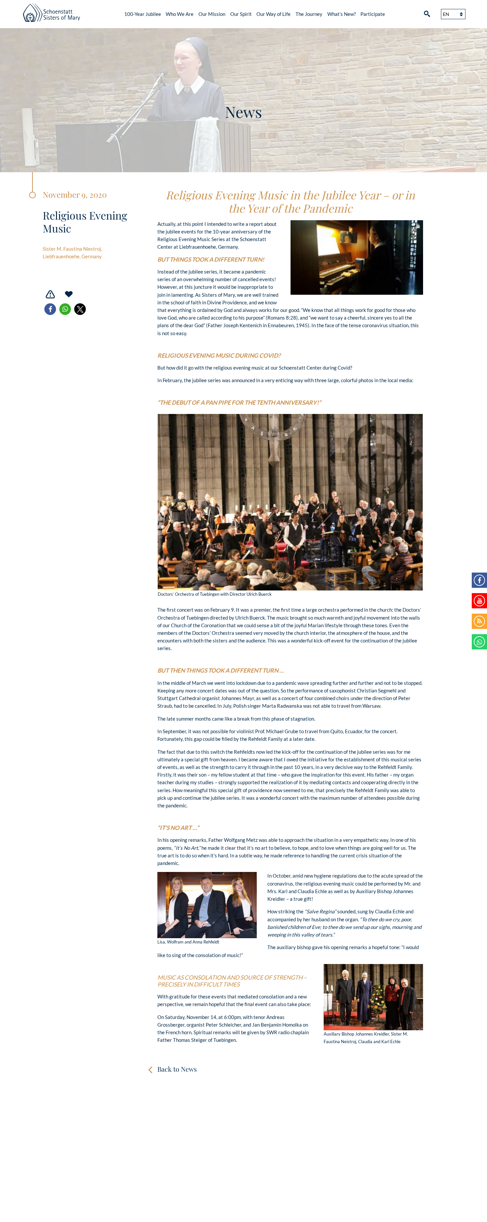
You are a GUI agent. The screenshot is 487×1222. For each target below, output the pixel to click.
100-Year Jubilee (142, 14)
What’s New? (341, 14)
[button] (50, 309)
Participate (372, 14)
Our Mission (211, 14)
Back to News (177, 1068)
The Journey (309, 14)
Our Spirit (241, 14)
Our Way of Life (273, 14)
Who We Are (179, 14)
